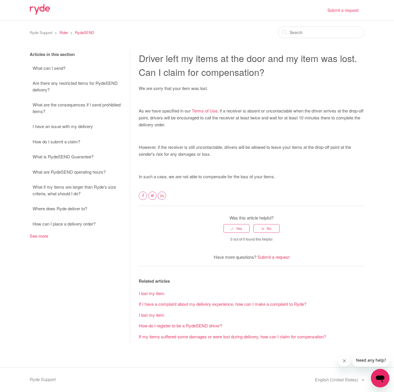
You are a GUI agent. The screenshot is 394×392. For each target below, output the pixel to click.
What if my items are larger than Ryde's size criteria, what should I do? (74, 190)
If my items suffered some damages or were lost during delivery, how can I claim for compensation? (232, 336)
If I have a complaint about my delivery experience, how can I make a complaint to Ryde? (222, 304)
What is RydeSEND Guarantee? (63, 156)
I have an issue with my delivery (63, 126)
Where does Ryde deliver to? (60, 208)
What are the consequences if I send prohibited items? (77, 108)
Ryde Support (41, 32)
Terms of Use (204, 111)
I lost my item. (152, 293)
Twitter (153, 199)
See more (39, 236)
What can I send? (49, 68)
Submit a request (343, 10)
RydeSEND (84, 32)
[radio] (236, 228)
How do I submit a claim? (56, 141)
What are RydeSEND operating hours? (69, 172)
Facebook (143, 199)
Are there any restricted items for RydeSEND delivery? (75, 86)
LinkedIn (162, 199)
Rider (63, 32)
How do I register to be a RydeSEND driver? (180, 325)
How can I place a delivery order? (64, 224)
